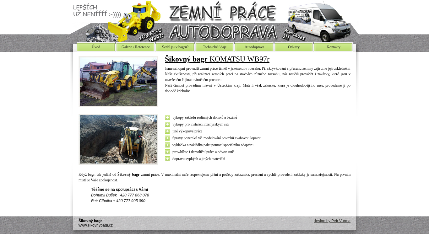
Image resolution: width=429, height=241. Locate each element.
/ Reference (136, 47)
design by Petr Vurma (332, 221)
